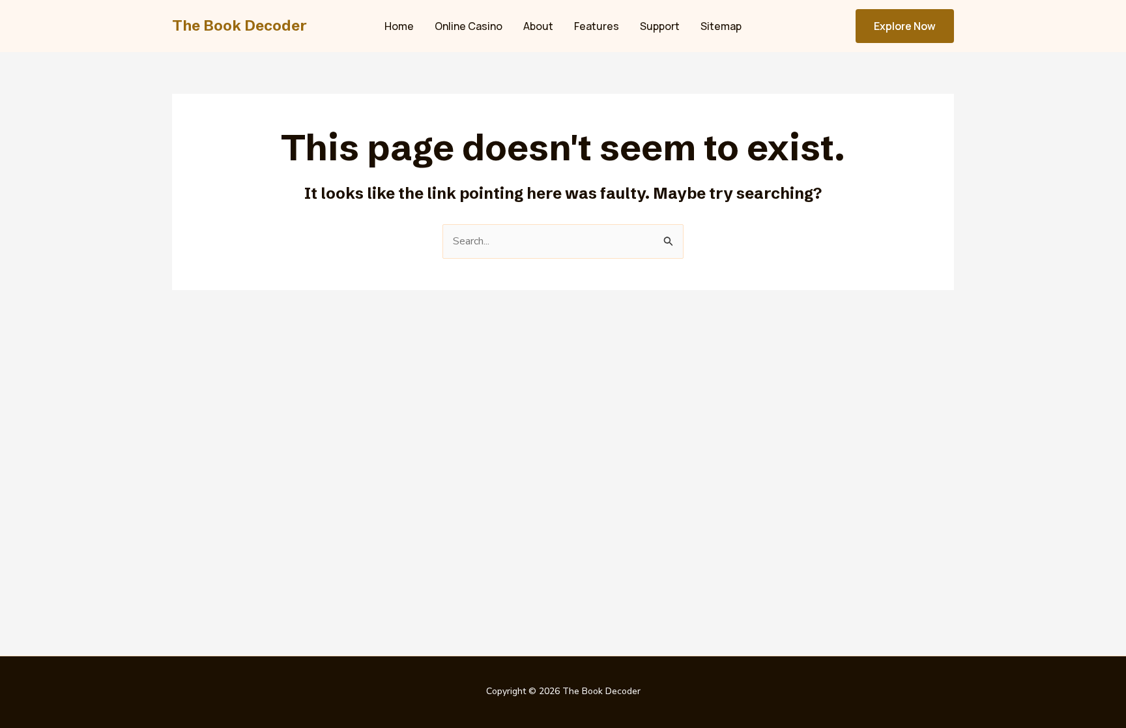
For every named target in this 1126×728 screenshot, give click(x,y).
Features (596, 26)
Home (399, 26)
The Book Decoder (239, 26)
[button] (905, 26)
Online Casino (468, 26)
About (538, 26)
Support (660, 26)
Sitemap (721, 26)
